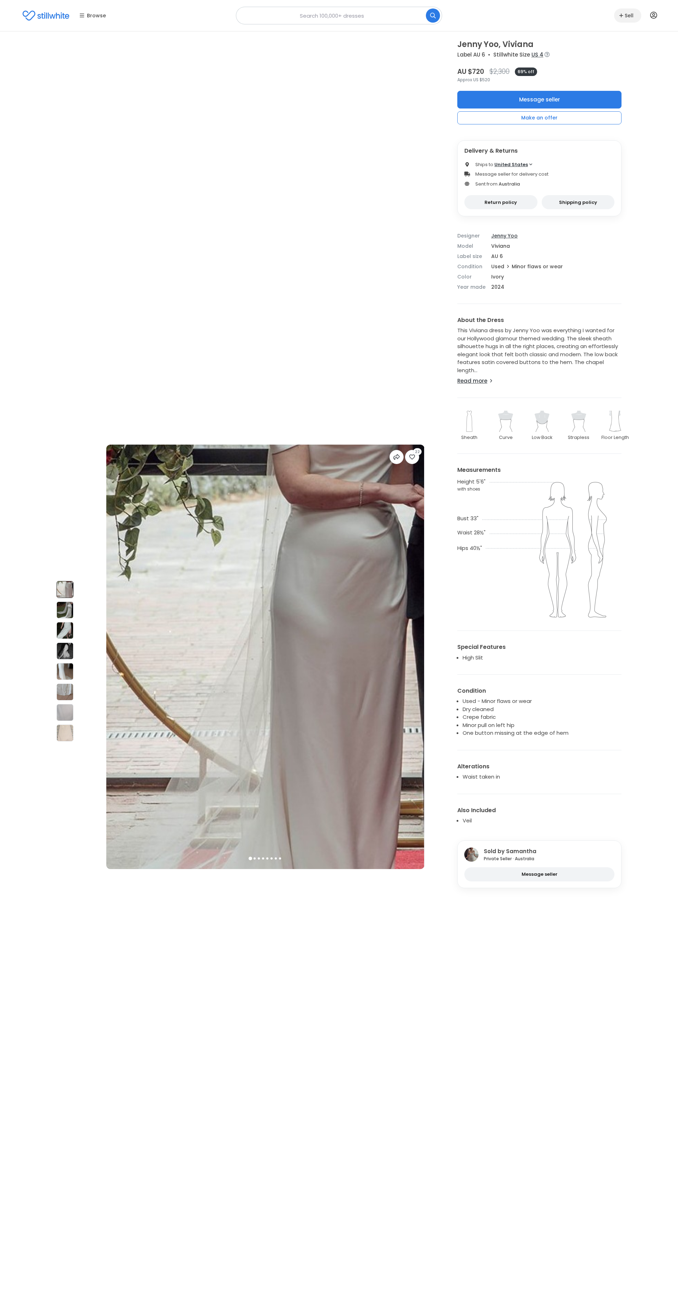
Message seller (539, 99)
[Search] (433, 15)
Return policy (500, 202)
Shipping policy (578, 202)
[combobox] (339, 15)
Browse (96, 15)
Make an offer (539, 117)
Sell (629, 15)
